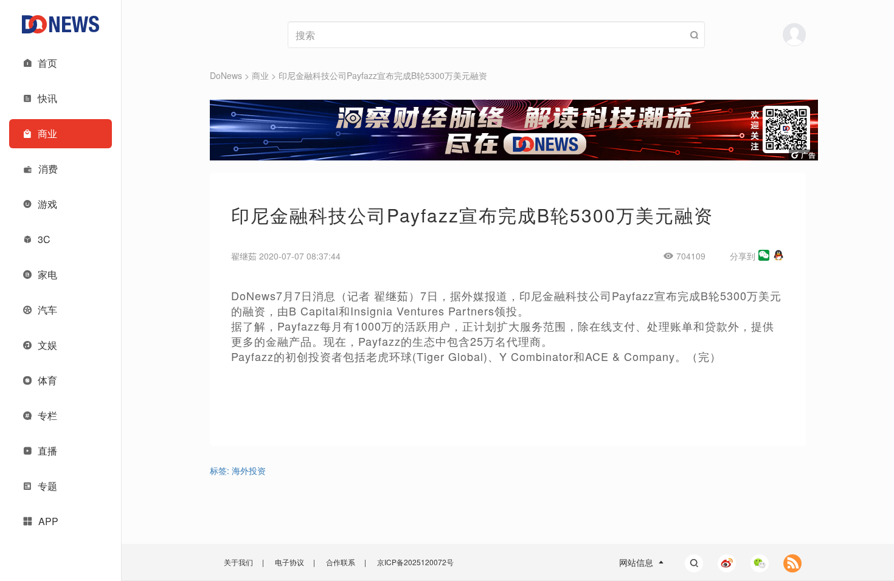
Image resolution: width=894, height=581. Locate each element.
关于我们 (238, 562)
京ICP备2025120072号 (415, 562)
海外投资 (249, 470)
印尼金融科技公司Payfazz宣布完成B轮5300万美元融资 (383, 75)
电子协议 (289, 562)
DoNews (226, 75)
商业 (260, 75)
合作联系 (340, 562)
